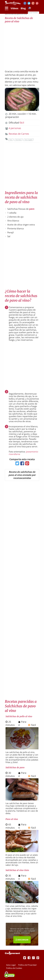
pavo (31, 208)
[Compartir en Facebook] (21, 464)
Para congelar (28, 140)
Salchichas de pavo (15, 767)
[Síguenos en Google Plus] (33, 957)
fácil (22, 122)
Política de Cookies (14, 968)
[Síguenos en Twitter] (29, 3)
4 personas (15, 128)
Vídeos (14, 8)
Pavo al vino (12, 819)
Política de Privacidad (27, 965)
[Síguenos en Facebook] (24, 3)
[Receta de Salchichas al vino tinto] (22, 902)
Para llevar (18, 140)
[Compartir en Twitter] (16, 464)
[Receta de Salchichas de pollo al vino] (22, 748)
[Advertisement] (22, 45)
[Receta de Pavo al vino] (22, 851)
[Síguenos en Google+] (33, 3)
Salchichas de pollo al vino (19, 716)
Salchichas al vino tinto (17, 870)
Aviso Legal (11, 965)
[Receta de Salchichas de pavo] (22, 799)
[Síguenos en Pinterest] (37, 3)
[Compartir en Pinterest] (26, 464)
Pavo (10, 140)
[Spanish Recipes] (29, 8)
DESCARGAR (22, 939)
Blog (23, 8)
